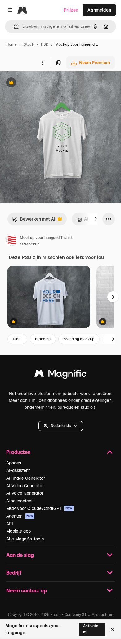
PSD (44, 44)
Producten (18, 452)
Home (11, 44)
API (9, 523)
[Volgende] (95, 219)
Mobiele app (18, 531)
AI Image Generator (25, 478)
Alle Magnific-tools (25, 539)
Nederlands (61, 425)
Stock (29, 44)
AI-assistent (18, 470)
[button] (60, 426)
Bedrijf (13, 572)
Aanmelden (99, 10)
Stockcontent (19, 501)
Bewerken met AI (33, 220)
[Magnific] (60, 375)
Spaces (13, 463)
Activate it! (90, 628)
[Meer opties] (42, 62)
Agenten (19, 516)
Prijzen (71, 10)
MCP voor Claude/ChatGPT (39, 508)
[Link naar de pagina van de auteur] (11, 241)
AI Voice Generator (24, 493)
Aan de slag (20, 555)
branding (43, 339)
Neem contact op (26, 590)
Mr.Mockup (29, 244)
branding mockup (79, 339)
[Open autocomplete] (13, 26)
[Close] (112, 629)
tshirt (17, 339)
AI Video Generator (25, 485)
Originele (41, 83)
